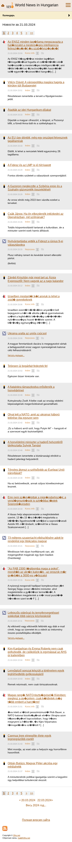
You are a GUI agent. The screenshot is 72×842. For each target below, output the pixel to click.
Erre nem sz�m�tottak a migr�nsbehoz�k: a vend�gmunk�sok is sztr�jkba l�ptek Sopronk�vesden (37, 501)
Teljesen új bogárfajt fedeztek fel (28, 365)
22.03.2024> (45, 800)
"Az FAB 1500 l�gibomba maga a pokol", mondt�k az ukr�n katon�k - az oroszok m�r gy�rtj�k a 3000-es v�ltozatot (37, 572)
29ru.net (16, 835)
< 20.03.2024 (27, 800)
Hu (42, 53)
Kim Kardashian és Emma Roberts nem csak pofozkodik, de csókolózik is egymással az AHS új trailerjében (37, 652)
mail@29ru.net (24, 838)
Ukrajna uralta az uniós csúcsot (27, 333)
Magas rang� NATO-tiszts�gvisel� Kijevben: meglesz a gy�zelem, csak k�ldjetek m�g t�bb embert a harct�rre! (37, 698)
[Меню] (68, 5)
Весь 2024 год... (36, 805)
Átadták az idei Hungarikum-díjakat (29, 109)
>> (31, 32)
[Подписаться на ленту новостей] (4, 828)
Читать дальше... (16, 355)
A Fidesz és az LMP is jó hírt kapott (29, 165)
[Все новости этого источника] (37, 53)
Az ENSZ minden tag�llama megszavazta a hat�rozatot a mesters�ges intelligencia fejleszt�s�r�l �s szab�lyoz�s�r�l (35, 45)
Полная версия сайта (36, 819)
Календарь (9, 15)
